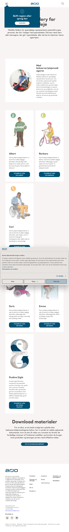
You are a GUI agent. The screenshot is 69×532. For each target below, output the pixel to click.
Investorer (44, 476)
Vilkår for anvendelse (10, 524)
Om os (31, 487)
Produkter (32, 476)
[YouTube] (17, 518)
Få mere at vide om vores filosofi (19, 405)
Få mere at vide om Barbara (49, 174)
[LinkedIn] (7, 518)
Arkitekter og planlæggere (57, 477)
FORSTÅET (22, 23)
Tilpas (33, 281)
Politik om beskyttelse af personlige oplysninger (35, 524)
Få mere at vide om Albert (19, 174)
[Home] (35, 4)
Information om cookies (10, 269)
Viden (31, 484)
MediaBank (56, 480)
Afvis (12, 281)
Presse (43, 479)
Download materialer (34, 422)
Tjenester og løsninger (33, 480)
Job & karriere (45, 483)
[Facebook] (12, 518)
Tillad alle (56, 281)
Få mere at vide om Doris (19, 324)
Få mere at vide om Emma (49, 324)
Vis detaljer (59, 276)
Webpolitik (19, 524)
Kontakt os (32, 491)
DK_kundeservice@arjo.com (12, 510)
